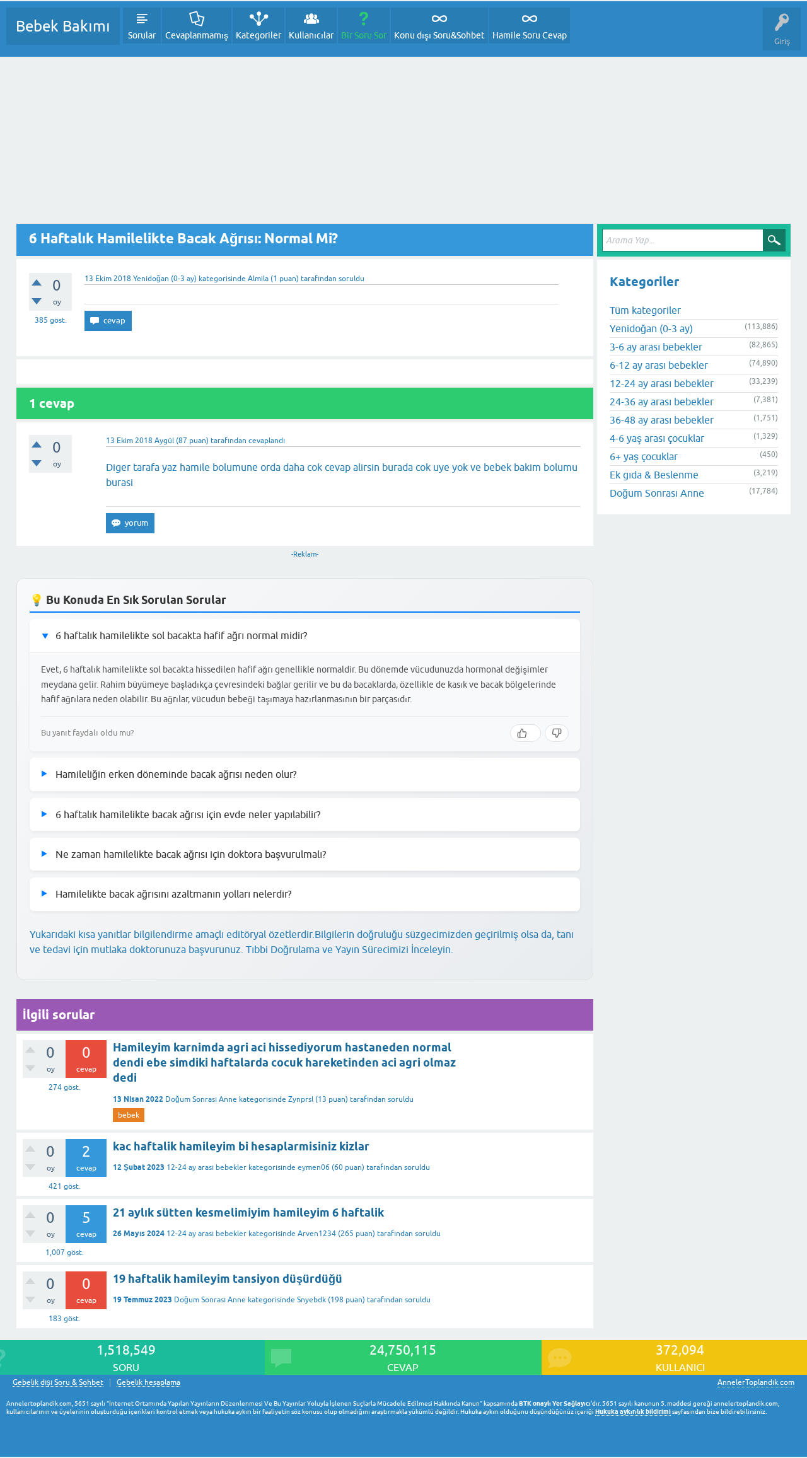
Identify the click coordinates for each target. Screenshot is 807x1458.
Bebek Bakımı (63, 26)
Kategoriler (258, 35)
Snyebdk (311, 1299)
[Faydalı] (525, 733)
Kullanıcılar (311, 35)
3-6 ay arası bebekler (656, 346)
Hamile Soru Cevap (529, 35)
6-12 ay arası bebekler (659, 365)
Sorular (142, 35)
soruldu (351, 278)
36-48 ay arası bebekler (662, 419)
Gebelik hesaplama (148, 1383)
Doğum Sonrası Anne (201, 1099)
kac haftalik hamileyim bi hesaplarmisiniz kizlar (241, 1146)
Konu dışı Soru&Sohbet (439, 35)
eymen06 (314, 1167)
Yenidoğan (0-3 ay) (165, 278)
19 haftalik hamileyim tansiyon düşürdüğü (227, 1278)
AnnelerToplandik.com (755, 1382)
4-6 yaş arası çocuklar (657, 438)
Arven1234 (317, 1233)
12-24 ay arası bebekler (206, 1167)
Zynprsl (300, 1099)
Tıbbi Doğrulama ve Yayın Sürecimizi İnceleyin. (349, 949)
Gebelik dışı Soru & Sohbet (58, 1383)
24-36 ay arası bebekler (662, 401)
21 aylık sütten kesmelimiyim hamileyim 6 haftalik (248, 1212)
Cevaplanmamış (196, 35)
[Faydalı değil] (557, 733)
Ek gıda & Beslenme (654, 474)
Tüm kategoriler (645, 310)
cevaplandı (266, 440)
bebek (128, 1115)
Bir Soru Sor (363, 35)
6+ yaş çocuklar (644, 456)
